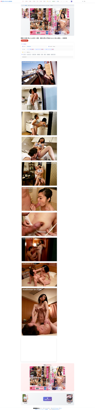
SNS (58, 1)
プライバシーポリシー (41, 409)
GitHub (61, 408)
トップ (23, 5)
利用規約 (36, 409)
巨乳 (44, 1)
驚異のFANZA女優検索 (7, 1)
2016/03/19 (29, 46)
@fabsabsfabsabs (56, 409)
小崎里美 (26, 5)
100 (41, 1)
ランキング (49, 1)
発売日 (54, 1)
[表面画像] (25, 13)
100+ (30, 1)
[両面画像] (50, 21)
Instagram (57, 408)
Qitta (52, 408)
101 (34, 1)
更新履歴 (46, 409)
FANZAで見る (25, 40)
